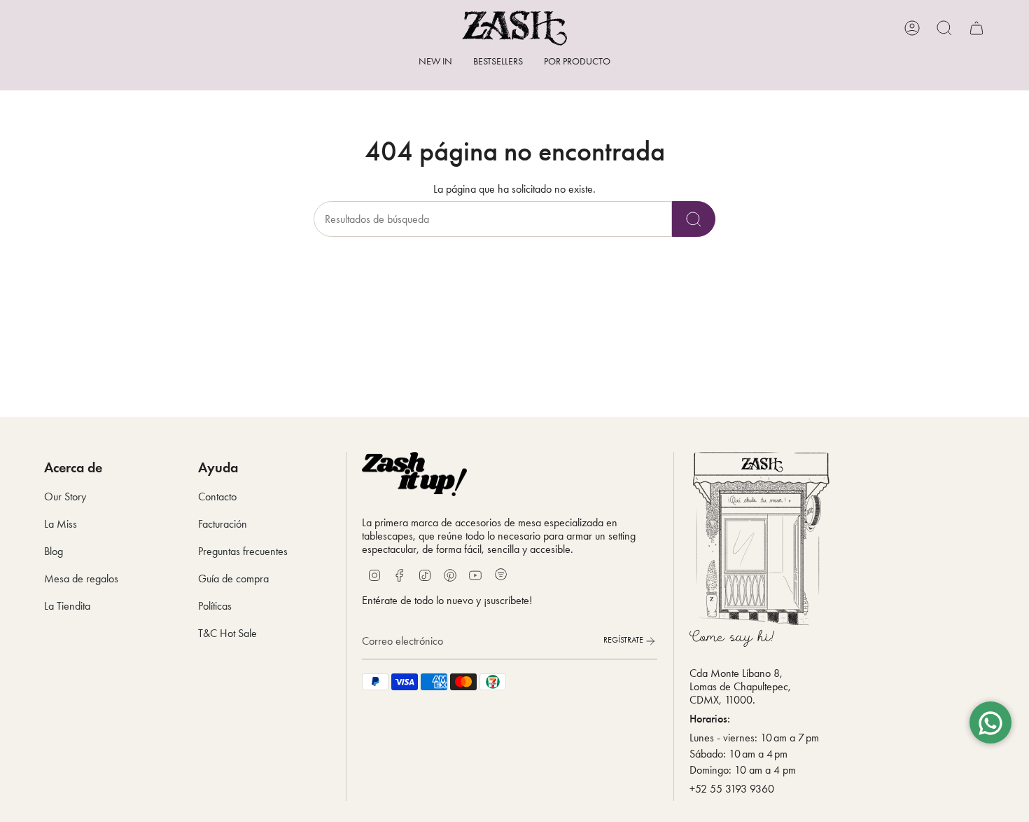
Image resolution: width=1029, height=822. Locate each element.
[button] (577, 63)
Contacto (217, 496)
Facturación (222, 523)
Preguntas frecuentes (243, 551)
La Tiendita (67, 605)
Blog (53, 551)
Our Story (65, 496)
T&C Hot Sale (227, 633)
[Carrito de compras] (976, 28)
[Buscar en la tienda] (693, 219)
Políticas (215, 605)
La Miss (60, 523)
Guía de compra (233, 578)
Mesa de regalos (81, 578)
